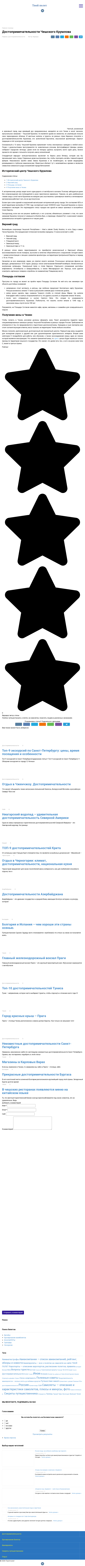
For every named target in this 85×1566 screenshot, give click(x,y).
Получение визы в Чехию (16, 187)
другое (8, 1428)
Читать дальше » (46, 1457)
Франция (73, 1394)
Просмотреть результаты (42, 1434)
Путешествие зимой (50, 1381)
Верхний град (12, 182)
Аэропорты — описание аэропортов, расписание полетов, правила (42, 1366)
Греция (70, 1370)
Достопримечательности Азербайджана (32, 894)
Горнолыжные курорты (49, 1370)
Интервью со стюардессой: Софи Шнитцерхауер (22, 1516)
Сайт (4, 1114)
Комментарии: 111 (41, 1453)
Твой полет (39, 5)
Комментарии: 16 (13, 1518)
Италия (50, 1374)
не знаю (9, 1426)
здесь (56, 338)
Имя (4, 1106)
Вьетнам (32, 1370)
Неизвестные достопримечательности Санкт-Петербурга (36, 1045)
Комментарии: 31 (40, 1491)
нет (7, 1423)
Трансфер (8, 1343)
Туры (60, 1394)
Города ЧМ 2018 (62, 1370)
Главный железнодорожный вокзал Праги (34, 958)
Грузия (74, 1370)
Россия (24, 1385)
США (40, 1385)
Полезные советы (47, 1377)
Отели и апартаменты (27, 1378)
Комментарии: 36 (40, 1472)
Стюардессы (42, 1394)
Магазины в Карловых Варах (23, 1062)
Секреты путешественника (21, 1393)
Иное (36, 1373)
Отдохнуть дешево (8, 1378)
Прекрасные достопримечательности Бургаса (36, 1074)
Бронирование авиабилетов (15, 1338)
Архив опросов (10, 1438)
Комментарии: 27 (13, 1510)
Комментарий (7, 1129)
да (7, 1421)
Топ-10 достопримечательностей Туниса (32, 988)
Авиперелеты (7, 1545)
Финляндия (65, 1394)
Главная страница (7, 28)
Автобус (7, 1335)
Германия (38, 1370)
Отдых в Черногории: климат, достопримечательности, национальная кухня (37, 862)
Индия (31, 1374)
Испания (44, 1374)
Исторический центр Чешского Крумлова (22, 180)
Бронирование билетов (11, 1540)
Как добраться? (57, 1374)
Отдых (17, 1378)
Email (4, 1110)
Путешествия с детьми (66, 1381)
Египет (26, 1374)
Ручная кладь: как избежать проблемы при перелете (50, 1451)
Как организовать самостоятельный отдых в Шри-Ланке (24, 1508)
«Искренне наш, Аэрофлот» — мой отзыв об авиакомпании (52, 1489)
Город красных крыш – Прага (24, 1016)
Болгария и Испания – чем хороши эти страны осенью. (36, 926)
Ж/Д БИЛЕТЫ (9, 1340)
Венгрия (4, 1370)
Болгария (78, 1366)
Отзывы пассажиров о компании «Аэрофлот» (48, 1470)
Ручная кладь (33, 1385)
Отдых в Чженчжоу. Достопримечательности (36, 784)
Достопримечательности (16, 36)
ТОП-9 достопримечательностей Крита (31, 848)
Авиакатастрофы (10, 1359)
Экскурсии (8, 1345)
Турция (55, 1394)
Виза (9, 1370)
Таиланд (49, 1394)
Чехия (78, 1394)
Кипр (63, 1374)
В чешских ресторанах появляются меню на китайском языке (35, 1091)
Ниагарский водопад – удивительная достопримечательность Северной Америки (35, 816)
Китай (67, 1374)
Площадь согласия (13, 185)
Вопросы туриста (20, 1369)
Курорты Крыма (74, 1374)
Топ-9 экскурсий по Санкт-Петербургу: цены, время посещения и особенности (40, 752)
